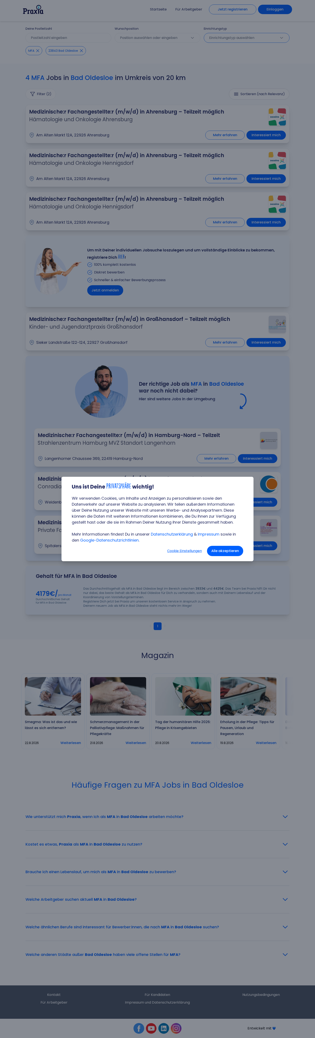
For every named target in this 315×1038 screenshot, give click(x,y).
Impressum (208, 534)
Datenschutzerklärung (172, 534)
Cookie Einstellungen (184, 550)
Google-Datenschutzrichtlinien (109, 540)
